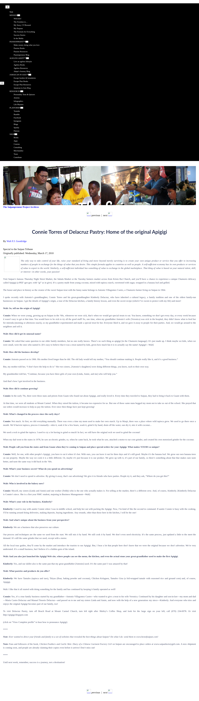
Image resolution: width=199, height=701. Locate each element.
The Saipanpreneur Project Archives (21, 207)
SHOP (12, 134)
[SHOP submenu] (15, 134)
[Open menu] (2, 83)
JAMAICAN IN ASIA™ (19, 75)
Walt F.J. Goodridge (17, 241)
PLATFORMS (15, 108)
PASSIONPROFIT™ (17, 42)
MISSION (13, 15)
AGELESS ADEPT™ (18, 58)
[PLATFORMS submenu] (21, 108)
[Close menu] (7, 7)
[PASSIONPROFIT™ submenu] (26, 42)
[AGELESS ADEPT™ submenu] (27, 58)
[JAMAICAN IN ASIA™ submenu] (29, 75)
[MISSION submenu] (18, 15)
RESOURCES (15, 91)
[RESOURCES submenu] (21, 91)
